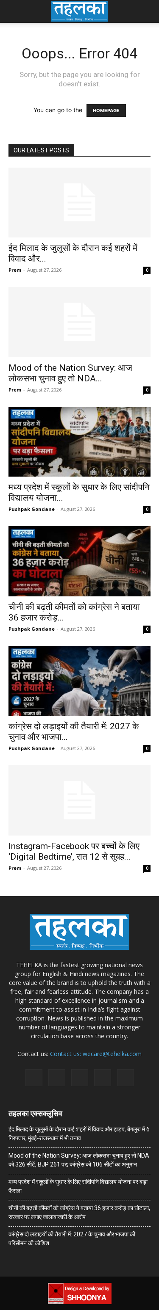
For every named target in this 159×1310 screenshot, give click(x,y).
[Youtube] (125, 1077)
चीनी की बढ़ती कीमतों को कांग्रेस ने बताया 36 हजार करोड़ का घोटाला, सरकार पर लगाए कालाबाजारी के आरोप (79, 1212)
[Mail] (56, 1077)
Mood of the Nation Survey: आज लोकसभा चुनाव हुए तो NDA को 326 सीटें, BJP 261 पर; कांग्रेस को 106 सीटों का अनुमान (78, 1160)
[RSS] (79, 1077)
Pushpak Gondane (31, 509)
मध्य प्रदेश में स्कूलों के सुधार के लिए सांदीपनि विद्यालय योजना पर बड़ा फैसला (78, 1186)
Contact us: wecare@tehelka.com (96, 1054)
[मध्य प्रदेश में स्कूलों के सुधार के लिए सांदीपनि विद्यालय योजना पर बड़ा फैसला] (79, 442)
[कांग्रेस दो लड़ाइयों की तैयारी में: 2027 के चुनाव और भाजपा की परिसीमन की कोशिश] (79, 681)
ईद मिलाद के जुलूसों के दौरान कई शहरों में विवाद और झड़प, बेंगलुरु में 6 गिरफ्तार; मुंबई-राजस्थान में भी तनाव (79, 1134)
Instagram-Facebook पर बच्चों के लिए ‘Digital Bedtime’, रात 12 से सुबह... (73, 851)
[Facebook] (33, 1077)
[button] (14, 11)
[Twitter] (102, 1077)
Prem (14, 270)
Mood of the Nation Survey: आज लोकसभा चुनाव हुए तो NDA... (70, 373)
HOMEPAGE (106, 110)
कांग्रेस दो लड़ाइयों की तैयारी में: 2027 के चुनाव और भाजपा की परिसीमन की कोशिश (71, 1239)
